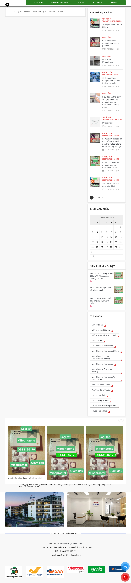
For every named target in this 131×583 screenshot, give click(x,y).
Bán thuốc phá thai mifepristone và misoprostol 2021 (110, 165)
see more (99, 197)
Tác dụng (81, 3)
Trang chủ (38, 3)
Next (122, 420)
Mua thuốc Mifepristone (107, 60)
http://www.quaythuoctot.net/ (70, 543)
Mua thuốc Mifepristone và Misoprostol (25, 478)
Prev (119, 420)
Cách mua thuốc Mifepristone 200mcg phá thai (111, 43)
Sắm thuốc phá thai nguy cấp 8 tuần (110, 184)
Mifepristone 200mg (59, 3)
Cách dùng (98, 3)
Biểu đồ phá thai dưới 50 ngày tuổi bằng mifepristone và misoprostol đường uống (111, 102)
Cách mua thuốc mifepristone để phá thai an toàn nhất (111, 80)
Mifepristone (107, 123)
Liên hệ (114, 3)
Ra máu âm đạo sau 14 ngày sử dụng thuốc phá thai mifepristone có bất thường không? (112, 143)
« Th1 (92, 256)
